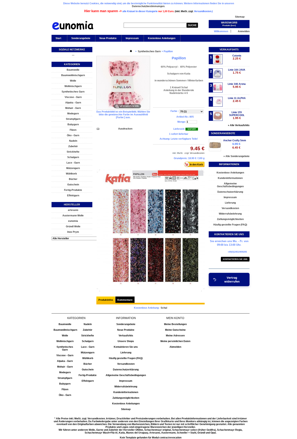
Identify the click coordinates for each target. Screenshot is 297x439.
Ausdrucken (125, 128)
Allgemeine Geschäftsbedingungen (230, 185)
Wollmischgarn (73, 86)
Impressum (132, 38)
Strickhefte (73, 151)
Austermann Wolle (73, 215)
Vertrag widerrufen (232, 279)
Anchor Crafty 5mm (234, 140)
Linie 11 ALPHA (237, 100)
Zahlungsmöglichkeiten (230, 219)
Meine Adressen (175, 335)
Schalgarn (73, 157)
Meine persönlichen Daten (175, 341)
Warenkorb (229, 22)
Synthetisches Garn (73, 91)
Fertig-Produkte (73, 190)
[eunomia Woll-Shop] (73, 26)
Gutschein (73, 184)
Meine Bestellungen (175, 324)
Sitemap (239, 16)
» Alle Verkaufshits (239, 125)
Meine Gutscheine (175, 329)
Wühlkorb (71, 173)
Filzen (73, 130)
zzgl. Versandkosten (194, 153)
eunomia (73, 221)
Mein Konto (175, 318)
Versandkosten (230, 208)
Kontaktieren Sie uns (235, 259)
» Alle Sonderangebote (236, 156)
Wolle (73, 80)
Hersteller (72, 204)
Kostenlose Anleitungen (161, 38)
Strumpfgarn (73, 119)
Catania (236, 57)
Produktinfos (105, 300)
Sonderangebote (80, 38)
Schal (164, 307)
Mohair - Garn (73, 108)
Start (56, 39)
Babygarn (73, 124)
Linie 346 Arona (237, 85)
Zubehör (73, 146)
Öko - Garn (73, 135)
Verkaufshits (229, 49)
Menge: (181, 121)
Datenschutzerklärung (230, 191)
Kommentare (125, 300)
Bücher (73, 179)
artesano (73, 210)
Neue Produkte (108, 38)
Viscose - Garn (73, 97)
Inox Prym (73, 232)
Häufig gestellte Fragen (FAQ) (230, 224)
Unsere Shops (126, 341)
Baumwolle (73, 69)
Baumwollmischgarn (73, 75)
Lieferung (230, 202)
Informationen (229, 164)
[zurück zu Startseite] (131, 51)
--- (73, 55)
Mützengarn (73, 168)
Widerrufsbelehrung (230, 213)
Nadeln (73, 140)
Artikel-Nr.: (182, 116)
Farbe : (175, 111)
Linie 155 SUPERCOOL (236, 115)
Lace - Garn (73, 162)
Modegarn (73, 113)
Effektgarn (73, 195)
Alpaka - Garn (73, 102)
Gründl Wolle (73, 226)
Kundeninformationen (230, 178)
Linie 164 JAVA (236, 71)
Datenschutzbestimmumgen (148, 6)
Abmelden (175, 346)
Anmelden (244, 31)
